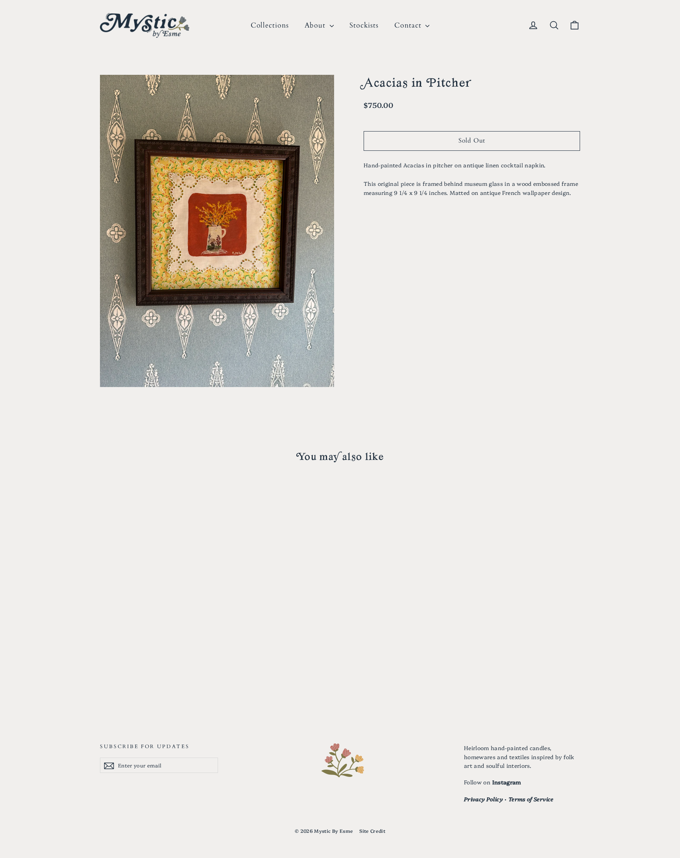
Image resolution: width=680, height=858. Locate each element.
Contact (408, 25)
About (316, 25)
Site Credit (372, 830)
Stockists (364, 25)
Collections (270, 25)
